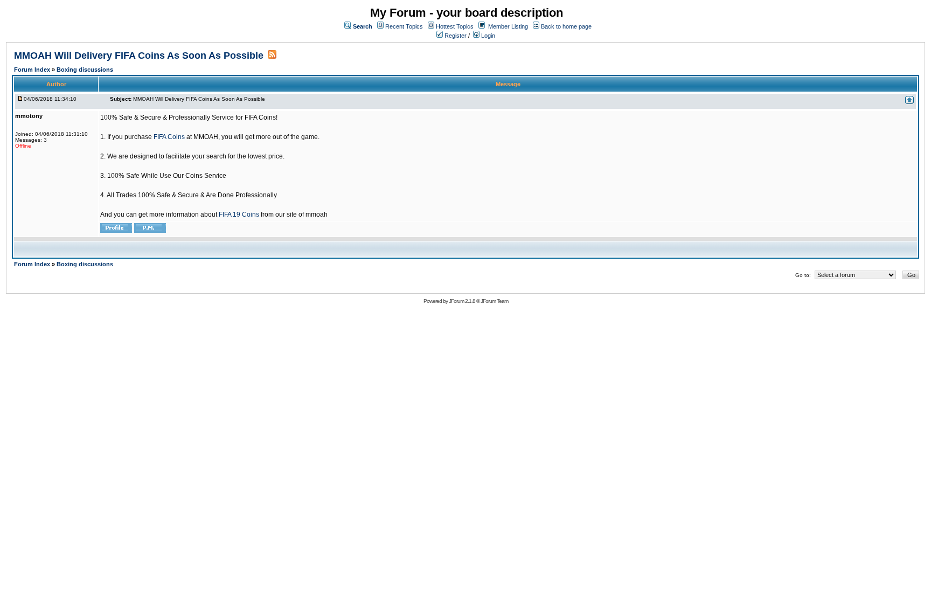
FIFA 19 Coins (239, 214)
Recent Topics (404, 26)
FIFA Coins (169, 137)
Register (455, 35)
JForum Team (494, 301)
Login (487, 35)
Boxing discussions (85, 69)
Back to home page (566, 26)
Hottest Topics (455, 26)
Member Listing (508, 26)
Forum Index (33, 69)
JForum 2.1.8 (462, 301)
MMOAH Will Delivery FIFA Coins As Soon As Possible (138, 55)
